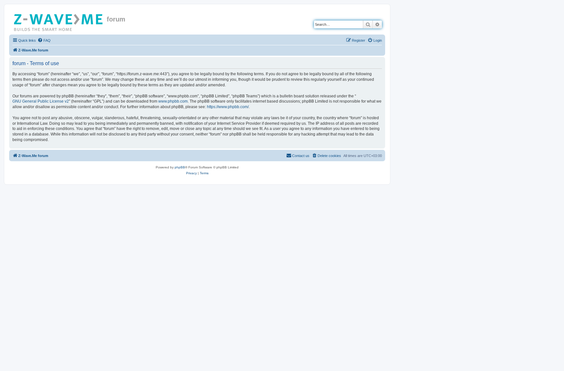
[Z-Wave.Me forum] (59, 21)
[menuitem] (44, 40)
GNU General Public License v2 (40, 101)
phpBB (180, 167)
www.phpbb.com (173, 101)
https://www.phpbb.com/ (228, 107)
